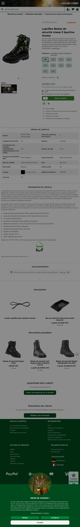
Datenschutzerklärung (36, 513)
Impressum (46, 513)
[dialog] (40, 263)
